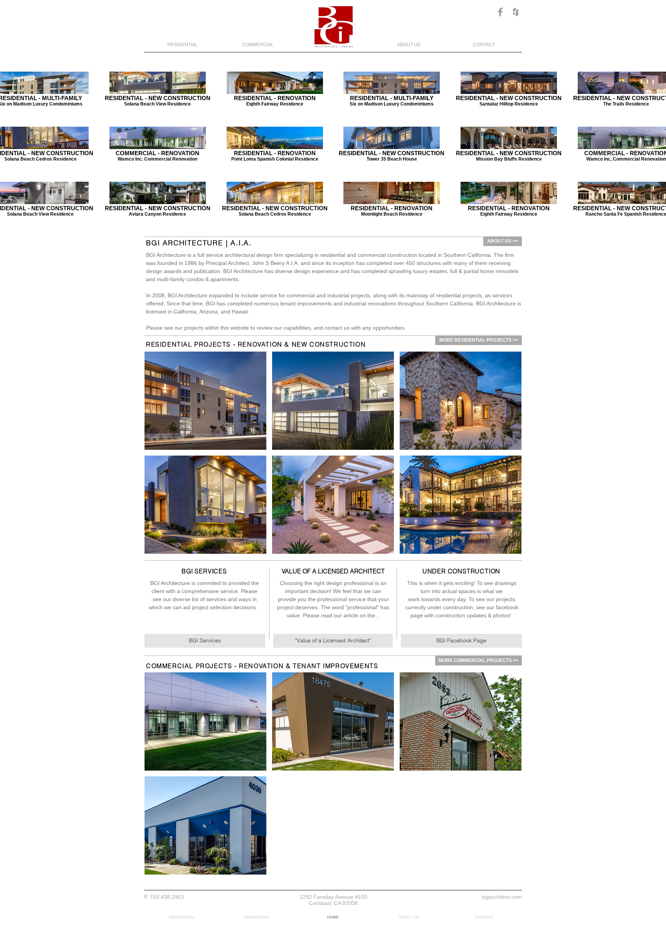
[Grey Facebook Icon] (500, 12)
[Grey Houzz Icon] (515, 12)
